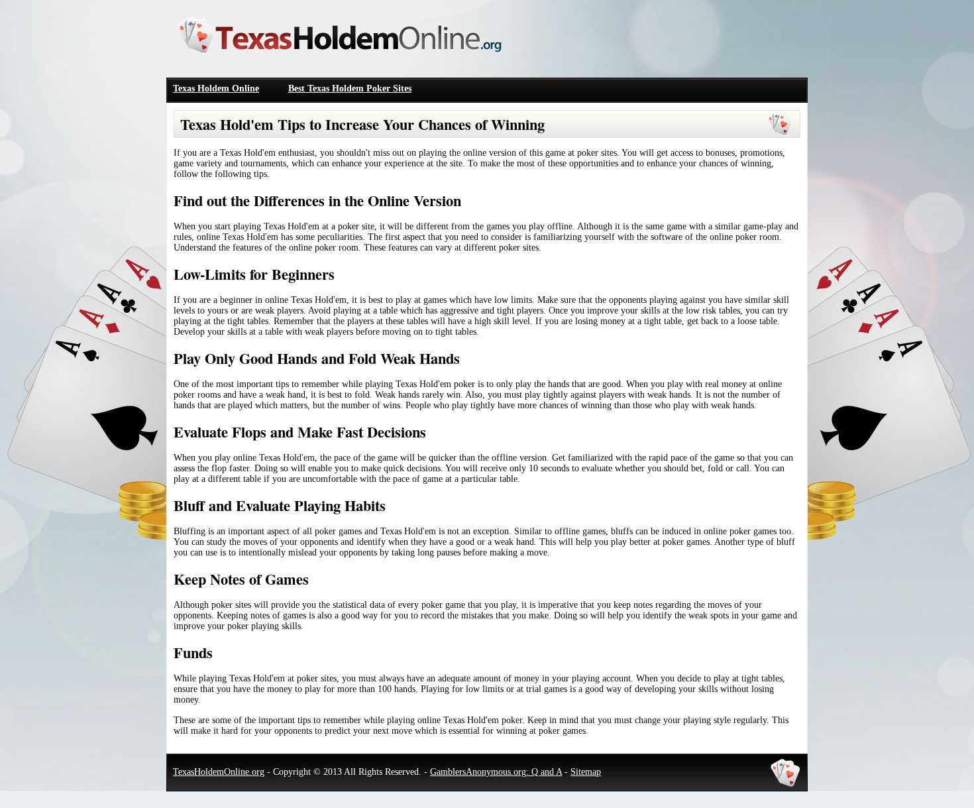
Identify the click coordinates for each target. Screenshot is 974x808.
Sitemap (585, 772)
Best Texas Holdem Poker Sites (349, 88)
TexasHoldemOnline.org (218, 772)
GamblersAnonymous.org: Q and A (496, 772)
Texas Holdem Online (216, 88)
